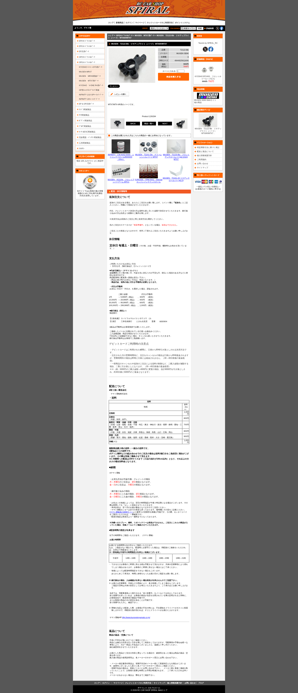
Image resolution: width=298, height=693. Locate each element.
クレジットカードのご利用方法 (160, 23)
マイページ (139, 23)
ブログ (201, 683)
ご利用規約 (201, 159)
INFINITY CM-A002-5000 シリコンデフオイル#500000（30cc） (121, 157)
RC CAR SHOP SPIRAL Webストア (152, 690)
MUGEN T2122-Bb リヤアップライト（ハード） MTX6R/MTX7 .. (208, 131)
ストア (111, 23)
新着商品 (119, 23)
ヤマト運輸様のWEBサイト (121, 512)
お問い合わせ (202, 163)
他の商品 (198, 102)
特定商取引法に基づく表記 (208, 147)
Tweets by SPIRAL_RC (208, 43)
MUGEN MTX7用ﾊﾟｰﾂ (144, 35)
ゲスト (86, 28)
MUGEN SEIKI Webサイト (205, 100)
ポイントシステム (182, 23)
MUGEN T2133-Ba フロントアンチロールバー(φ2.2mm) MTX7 (176, 157)
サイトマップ (202, 168)
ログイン (129, 23)
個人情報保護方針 (204, 155)
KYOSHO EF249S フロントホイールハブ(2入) (208, 77)
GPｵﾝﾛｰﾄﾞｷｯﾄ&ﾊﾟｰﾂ (124, 35)
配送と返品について (205, 151)
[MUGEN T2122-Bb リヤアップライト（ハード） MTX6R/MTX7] (132, 82)
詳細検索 (210, 28)
